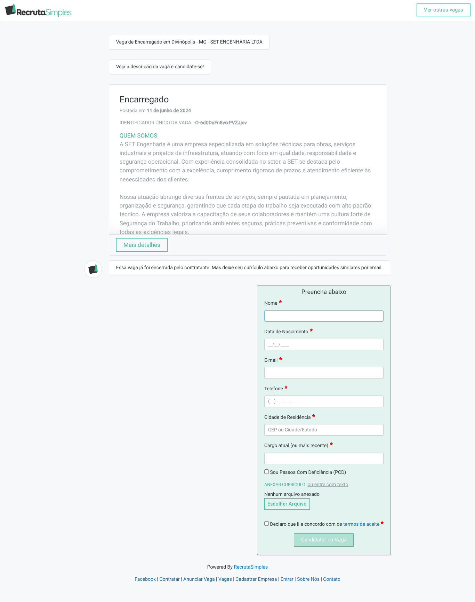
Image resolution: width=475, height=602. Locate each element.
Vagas (225, 579)
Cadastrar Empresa (256, 579)
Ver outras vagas (443, 10)
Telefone (273, 389)
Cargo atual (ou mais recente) (296, 445)
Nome (270, 303)
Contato (331, 579)
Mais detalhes (141, 244)
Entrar (287, 579)
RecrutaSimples (251, 567)
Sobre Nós (308, 579)
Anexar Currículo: (285, 484)
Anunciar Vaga (199, 579)
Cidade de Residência (287, 417)
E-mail (271, 360)
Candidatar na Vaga (323, 540)
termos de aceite (362, 524)
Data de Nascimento (286, 332)
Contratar (169, 579)
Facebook (145, 579)
